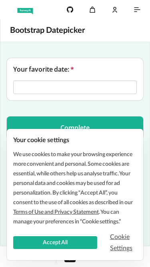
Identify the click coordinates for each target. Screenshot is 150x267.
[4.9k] (70, 9)
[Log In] (115, 9)
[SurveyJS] (25, 9)
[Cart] (92, 9)
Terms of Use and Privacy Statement (56, 212)
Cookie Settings (121, 242)
